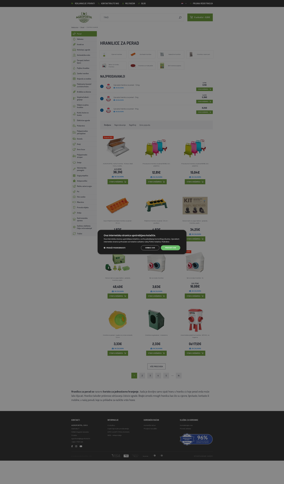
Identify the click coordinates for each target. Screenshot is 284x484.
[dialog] (142, 242)
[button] (114, 248)
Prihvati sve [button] (170, 248)
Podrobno (165, 242)
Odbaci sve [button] (150, 248)
